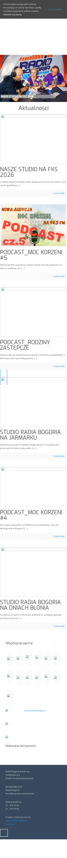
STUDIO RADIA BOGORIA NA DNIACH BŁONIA (30, 605)
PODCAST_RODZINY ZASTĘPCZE (25, 345)
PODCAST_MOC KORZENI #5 (31, 255)
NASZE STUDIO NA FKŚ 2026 (29, 172)
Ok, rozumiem (55, 9)
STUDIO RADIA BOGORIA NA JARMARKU (30, 435)
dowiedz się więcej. (12, 14)
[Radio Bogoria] (33, 31)
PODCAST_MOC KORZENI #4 (31, 515)
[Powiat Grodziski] (28, 658)
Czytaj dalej (59, 193)
